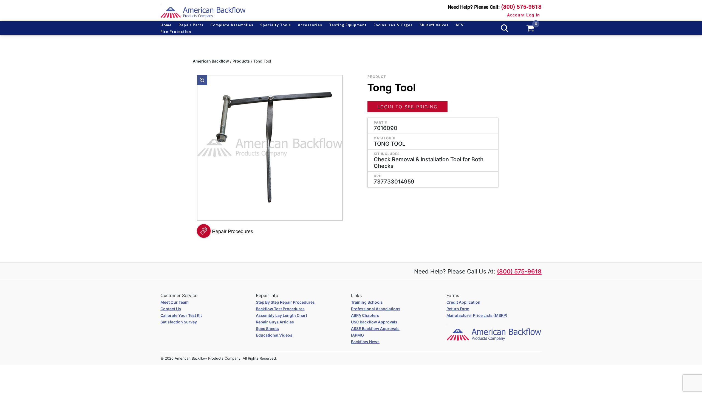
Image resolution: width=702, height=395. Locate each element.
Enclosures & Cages (393, 25)
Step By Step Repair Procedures (285, 302)
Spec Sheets (267, 328)
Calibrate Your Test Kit (181, 315)
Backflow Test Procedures (280, 308)
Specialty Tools (275, 25)
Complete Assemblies (231, 25)
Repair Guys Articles (275, 322)
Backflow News (365, 341)
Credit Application (463, 302)
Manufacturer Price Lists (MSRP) (477, 315)
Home (166, 25)
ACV (459, 25)
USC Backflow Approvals (374, 322)
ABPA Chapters (365, 315)
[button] (202, 80)
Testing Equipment (348, 25)
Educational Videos (274, 335)
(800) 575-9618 (521, 6)
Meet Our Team (174, 302)
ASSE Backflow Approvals (375, 328)
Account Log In (523, 15)
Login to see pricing (407, 106)
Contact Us (170, 308)
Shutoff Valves (434, 25)
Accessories (310, 25)
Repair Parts (191, 25)
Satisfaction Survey (178, 322)
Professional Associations (375, 308)
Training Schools (367, 302)
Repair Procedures (232, 231)
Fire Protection (175, 31)
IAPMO (357, 335)
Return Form (457, 308)
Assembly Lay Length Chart (281, 315)
